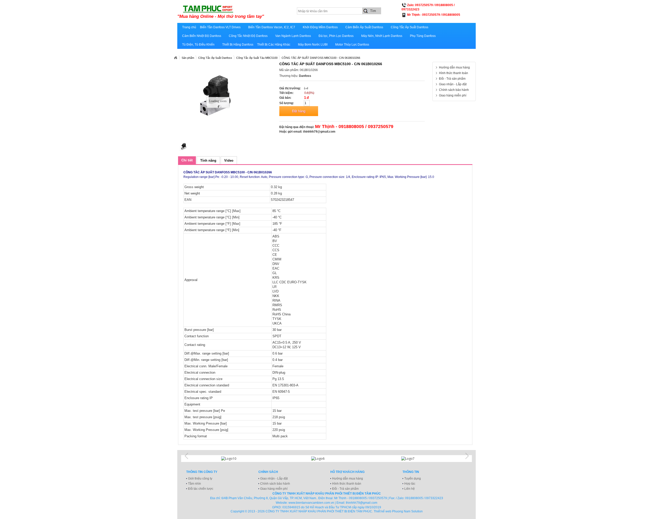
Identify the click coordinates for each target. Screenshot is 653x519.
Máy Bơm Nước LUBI (313, 44)
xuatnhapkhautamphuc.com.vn (240, 12)
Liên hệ (409, 488)
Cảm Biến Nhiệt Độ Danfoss (201, 36)
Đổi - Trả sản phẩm (452, 78)
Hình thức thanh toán (453, 73)
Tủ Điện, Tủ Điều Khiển (198, 44)
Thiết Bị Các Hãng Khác (273, 44)
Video (228, 160)
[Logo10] (236, 458)
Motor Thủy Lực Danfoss (352, 44)
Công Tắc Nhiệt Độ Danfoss (248, 36)
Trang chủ (189, 27)
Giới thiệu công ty (200, 478)
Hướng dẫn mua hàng (454, 67)
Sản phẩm (188, 57)
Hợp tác (409, 483)
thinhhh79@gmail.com (319, 131)
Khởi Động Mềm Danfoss (320, 27)
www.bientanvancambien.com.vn (311, 502)
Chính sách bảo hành (454, 90)
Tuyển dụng (412, 478)
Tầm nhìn (194, 483)
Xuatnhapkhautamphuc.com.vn (175, 58)
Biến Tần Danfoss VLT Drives (220, 27)
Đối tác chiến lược (200, 488)
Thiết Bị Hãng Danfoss (237, 44)
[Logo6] (326, 458)
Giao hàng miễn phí (452, 95)
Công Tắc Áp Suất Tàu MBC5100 (257, 57)
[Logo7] (416, 458)
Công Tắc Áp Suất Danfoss (409, 27)
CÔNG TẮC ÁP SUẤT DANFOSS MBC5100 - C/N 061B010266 (321, 57)
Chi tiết (187, 160)
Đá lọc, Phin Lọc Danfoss (336, 36)
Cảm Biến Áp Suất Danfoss (364, 27)
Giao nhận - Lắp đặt (453, 84)
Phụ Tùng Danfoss (423, 36)
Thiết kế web (382, 511)
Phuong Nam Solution (407, 511)
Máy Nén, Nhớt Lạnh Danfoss (381, 36)
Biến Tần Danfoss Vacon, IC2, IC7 (271, 27)
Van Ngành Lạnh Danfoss (293, 36)
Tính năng (208, 160)
